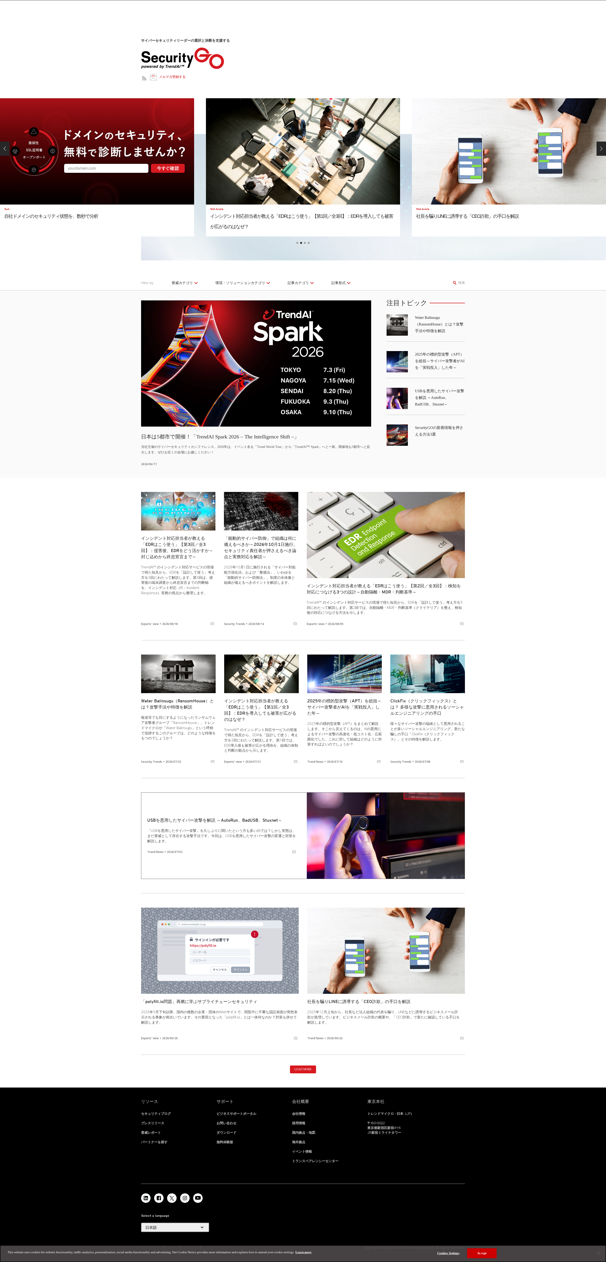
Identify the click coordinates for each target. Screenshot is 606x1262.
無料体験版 (225, 1142)
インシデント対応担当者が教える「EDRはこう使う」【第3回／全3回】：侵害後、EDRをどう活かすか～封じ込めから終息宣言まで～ (177, 547)
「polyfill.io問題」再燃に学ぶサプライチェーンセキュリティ (199, 1001)
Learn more (303, 1252)
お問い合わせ (226, 1123)
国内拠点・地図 (303, 1132)
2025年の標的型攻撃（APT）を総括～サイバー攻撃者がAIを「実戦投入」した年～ (439, 361)
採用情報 (298, 1123)
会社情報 (298, 1113)
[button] (4, 149)
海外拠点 (298, 1142)
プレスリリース (152, 1123)
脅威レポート (151, 1132)
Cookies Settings (448, 1253)
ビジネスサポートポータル (236, 1113)
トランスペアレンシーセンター (315, 1161)
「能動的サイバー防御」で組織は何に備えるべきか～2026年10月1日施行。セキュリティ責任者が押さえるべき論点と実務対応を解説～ (261, 547)
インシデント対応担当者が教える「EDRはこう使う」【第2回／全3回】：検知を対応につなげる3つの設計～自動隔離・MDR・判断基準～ (384, 588)
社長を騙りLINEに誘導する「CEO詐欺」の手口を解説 (358, 1001)
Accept (481, 1253)
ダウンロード (226, 1132)
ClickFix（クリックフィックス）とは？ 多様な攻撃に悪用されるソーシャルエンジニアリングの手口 (427, 707)
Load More (303, 1069)
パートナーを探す (154, 1142)
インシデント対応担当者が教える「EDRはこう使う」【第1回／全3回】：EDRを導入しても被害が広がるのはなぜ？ (260, 710)
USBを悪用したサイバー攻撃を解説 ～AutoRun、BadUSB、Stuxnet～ (439, 397)
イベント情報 (302, 1151)
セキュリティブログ (156, 1113)
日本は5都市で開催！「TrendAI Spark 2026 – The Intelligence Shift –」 (220, 437)
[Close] (598, 1253)
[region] (303, 1253)
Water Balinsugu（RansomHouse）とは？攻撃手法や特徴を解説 (439, 324)
